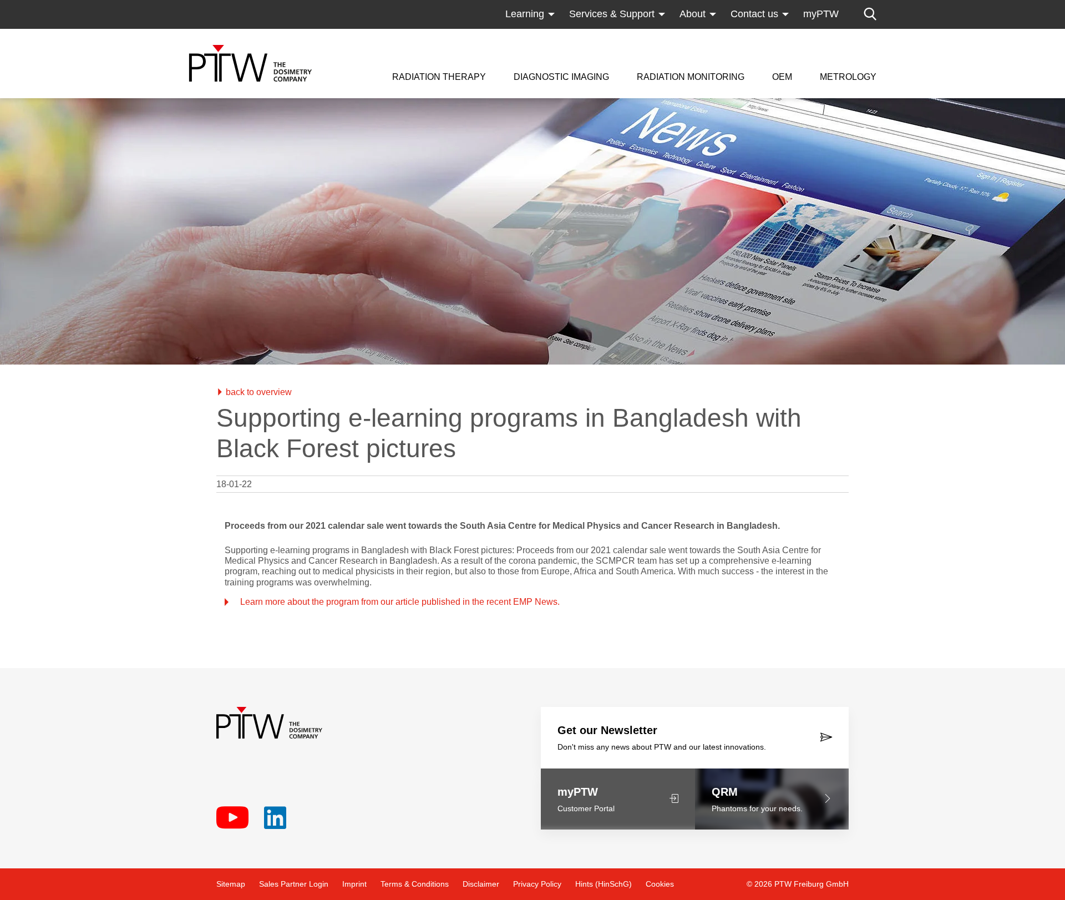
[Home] (250, 63)
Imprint (354, 883)
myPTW (821, 13)
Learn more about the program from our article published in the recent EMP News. (400, 601)
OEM (782, 77)
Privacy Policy (537, 883)
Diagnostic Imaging (561, 77)
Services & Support (612, 13)
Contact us (754, 13)
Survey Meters (669, 36)
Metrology (848, 77)
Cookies (660, 883)
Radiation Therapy (439, 77)
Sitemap (230, 883)
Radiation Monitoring (690, 77)
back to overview (258, 392)
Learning (524, 13)
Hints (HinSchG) (603, 883)
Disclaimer (481, 883)
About (692, 13)
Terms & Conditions (415, 883)
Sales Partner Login (293, 883)
